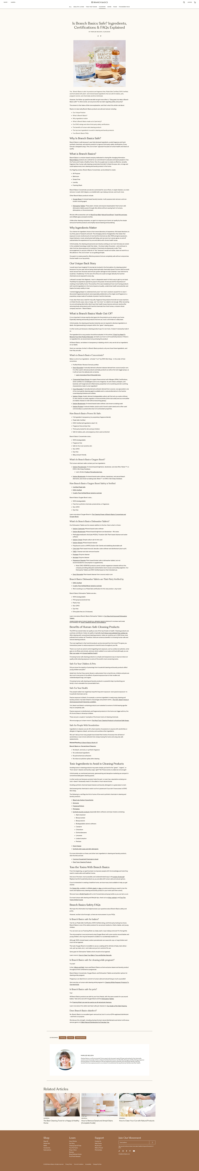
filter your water (74, 653)
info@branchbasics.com (124, 1154)
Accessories (47, 1148)
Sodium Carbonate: (79, 529)
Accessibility (88, 1164)
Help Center (98, 1143)
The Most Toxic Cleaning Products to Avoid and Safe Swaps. (110, 720)
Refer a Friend (99, 1148)
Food (115, 7)
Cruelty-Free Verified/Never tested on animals (87, 493)
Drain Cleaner (77, 846)
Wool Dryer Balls (95, 215)
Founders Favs (124, 7)
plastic (95, 888)
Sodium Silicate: (78, 543)
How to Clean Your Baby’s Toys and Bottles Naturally (95, 955)
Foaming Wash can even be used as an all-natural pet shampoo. (92, 1002)
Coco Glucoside (78, 389)
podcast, (114, 898)
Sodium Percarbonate (79, 467)
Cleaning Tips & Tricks (75, 1145)
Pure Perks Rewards (74, 1156)
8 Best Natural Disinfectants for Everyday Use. (95, 1022)
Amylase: (75, 557)
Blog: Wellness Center (75, 1154)
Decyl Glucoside (78, 368)
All (70, 7)
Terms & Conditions (78, 1164)
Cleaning (102, 7)
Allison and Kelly (79, 967)
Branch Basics (74, 160)
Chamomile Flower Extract (81, 379)
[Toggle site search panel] (184, 2)
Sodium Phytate (78, 407)
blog (109, 898)
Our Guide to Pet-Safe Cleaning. (117, 1006)
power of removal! (118, 877)
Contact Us (98, 1141)
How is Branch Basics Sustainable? (93, 622)
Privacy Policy (68, 1164)
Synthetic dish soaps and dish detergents (85, 849)
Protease (75, 554)
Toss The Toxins (91, 7)
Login (190, 2)
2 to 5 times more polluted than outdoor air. (114, 633)
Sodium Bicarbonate (79, 404)
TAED (74, 552)
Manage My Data (97, 1164)
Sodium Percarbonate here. (93, 472)
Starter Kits (75, 888)
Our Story (72, 1143)
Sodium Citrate (77, 396)
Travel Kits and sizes (121, 215)
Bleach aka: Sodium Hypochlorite (83, 800)
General (70, 1037)
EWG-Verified (77, 490)
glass (100, 888)
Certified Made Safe (79, 487)
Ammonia (76, 803)
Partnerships (98, 1150)
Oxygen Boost (77, 199)
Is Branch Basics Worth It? (89, 743)
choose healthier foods (89, 653)
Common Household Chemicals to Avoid (85, 859)
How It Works (73, 1141)
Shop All (46, 1141)
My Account (98, 1145)
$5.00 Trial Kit (84, 894)
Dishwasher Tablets (79, 206)
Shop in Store (73, 1150)
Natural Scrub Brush (107, 215)
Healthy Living (78, 7)
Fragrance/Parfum (78, 806)
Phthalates (76, 809)
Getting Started (80, 1037)
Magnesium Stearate (79, 560)
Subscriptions (47, 1150)
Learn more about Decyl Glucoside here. (88, 375)
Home (109, 7)
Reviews (71, 1152)
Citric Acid (76, 549)
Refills (45, 1145)
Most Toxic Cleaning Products (82, 862)
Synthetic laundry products (81, 812)
